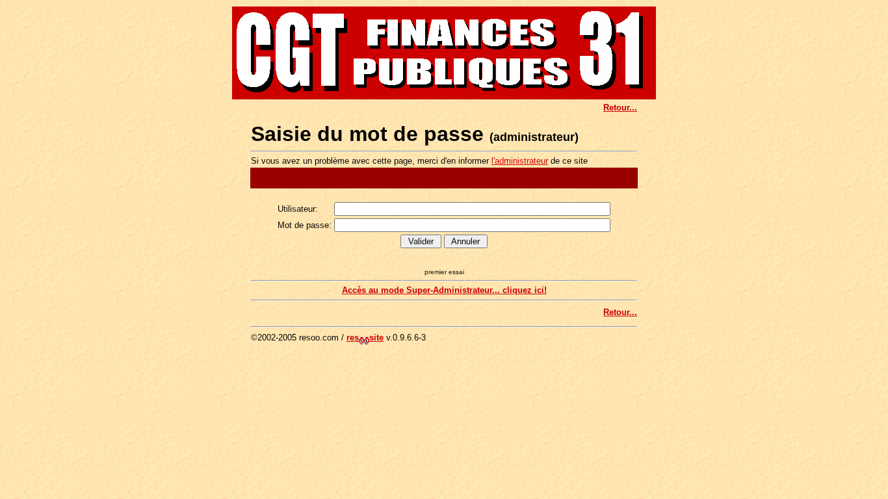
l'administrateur (519, 161)
